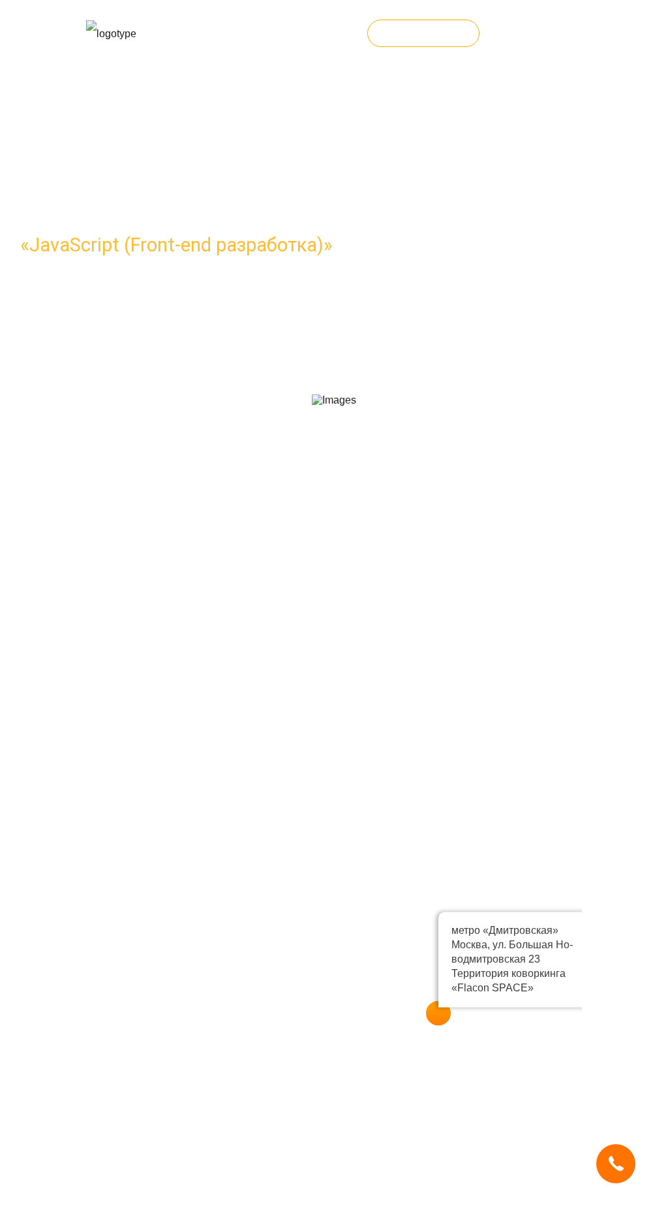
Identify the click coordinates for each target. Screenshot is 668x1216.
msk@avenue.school (160, 612)
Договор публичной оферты (153, 1209)
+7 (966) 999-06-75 (312, 33)
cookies (168, 1156)
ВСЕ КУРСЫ (423, 33)
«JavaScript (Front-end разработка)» (176, 245)
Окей (367, 1167)
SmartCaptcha (264, 1156)
